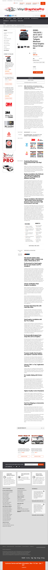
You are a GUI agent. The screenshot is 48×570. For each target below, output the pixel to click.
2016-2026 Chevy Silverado (7, 511)
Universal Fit (6, 20)
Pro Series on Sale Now (6, 523)
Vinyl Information (20, 491)
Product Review (30, 80)
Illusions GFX (6, 35)
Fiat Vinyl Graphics (6, 495)
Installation (20, 20)
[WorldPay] (28, 557)
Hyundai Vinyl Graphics (6, 498)
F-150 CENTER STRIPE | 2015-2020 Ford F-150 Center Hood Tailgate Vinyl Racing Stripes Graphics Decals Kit (24, 449)
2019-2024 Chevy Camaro (7, 507)
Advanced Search (18, 546)
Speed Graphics (6, 42)
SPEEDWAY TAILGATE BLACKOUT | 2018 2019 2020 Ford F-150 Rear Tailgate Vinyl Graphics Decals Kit (36, 449)
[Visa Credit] (32, 557)
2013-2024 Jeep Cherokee (7, 518)
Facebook (14, 466)
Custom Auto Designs (7, 38)
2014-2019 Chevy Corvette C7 (7, 509)
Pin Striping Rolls (34, 18)
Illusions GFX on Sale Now (7, 526)
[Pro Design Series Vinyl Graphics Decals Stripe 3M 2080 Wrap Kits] (27, 254)
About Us (18, 506)
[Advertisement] (8, 193)
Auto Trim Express (7, 45)
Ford (14, 25)
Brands (14, 18)
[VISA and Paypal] (24, 557)
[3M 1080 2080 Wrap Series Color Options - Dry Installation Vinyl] (27, 153)
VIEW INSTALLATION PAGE (29, 250)
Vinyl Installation (20, 492)
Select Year (20, 18)
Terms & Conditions (25, 546)
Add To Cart (38, 72)
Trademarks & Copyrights (21, 499)
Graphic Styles (13, 20)
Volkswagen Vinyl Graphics (7, 504)
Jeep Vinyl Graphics (6, 499)
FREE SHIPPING (22, 3)
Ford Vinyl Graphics (6, 494)
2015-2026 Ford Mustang (7, 519)
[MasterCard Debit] (43, 557)
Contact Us (32, 546)
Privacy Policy (19, 498)
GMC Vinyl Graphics (6, 497)
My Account (4, 0)
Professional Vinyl (36, 3)
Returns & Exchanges (20, 495)
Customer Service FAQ (10, 546)
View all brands (6, 50)
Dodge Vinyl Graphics (6, 493)
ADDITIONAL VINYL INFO (34, 245)
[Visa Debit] (35, 557)
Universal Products (7, 43)
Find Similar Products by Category (30, 82)
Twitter (17, 466)
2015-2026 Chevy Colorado (7, 510)
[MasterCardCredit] (39, 557)
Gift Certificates (10, 0)
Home (4, 25)
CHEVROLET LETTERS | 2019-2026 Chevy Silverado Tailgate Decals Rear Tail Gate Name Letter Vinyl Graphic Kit (9, 65)
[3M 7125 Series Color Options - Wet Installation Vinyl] (27, 144)
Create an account (20, 0)
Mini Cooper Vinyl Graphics (7, 502)
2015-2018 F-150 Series (20, 25)
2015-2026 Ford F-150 (6, 520)
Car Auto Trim (27, 18)
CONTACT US (19, 507)
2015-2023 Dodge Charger (7, 515)
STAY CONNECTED (8, 466)
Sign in (15, 0)
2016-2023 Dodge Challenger (7, 514)
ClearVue (5, 37)
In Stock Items (28, 3)
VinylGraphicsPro (8, 549)
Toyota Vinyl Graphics (6, 503)
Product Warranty (20, 494)
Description (30, 78)
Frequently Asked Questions (21, 490)
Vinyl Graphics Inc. (7, 48)
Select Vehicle (8, 18)
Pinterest (19, 466)
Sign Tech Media (6, 40)
